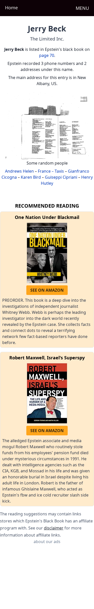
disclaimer (53, 528)
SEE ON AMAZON (47, 290)
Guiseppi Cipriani (61, 177)
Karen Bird (31, 177)
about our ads (47, 541)
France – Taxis (51, 171)
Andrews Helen (19, 171)
